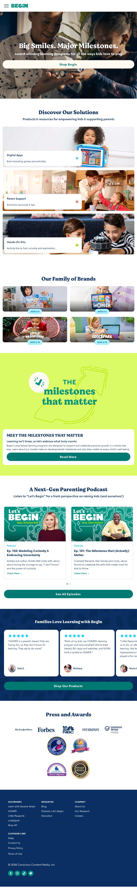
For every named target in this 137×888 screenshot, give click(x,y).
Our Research (82, 811)
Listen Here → (14, 573)
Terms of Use (15, 853)
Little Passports (16, 815)
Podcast (11, 545)
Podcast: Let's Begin (52, 811)
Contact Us (14, 842)
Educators (46, 815)
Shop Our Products (68, 686)
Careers (79, 815)
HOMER (12, 811)
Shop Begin (68, 64)
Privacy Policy (15, 848)
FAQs (11, 838)
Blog (44, 806)
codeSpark (14, 820)
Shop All (12, 825)
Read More (68, 457)
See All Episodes (68, 594)
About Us (80, 806)
